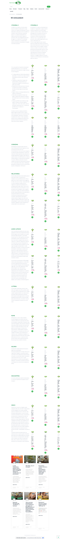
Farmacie (20, 8)
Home (10, 8)
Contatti (11, 11)
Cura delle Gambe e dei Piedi (45, 70)
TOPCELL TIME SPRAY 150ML (59, 128)
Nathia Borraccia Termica (32, 73)
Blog (24, 8)
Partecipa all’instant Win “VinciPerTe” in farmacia (16, 504)
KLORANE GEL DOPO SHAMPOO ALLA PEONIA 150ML (59, 75)
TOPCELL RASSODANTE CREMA (32, 128)
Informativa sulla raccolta (21, 537)
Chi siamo (15, 8)
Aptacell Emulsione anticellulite (45, 76)
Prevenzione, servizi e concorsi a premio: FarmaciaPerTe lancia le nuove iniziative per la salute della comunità (43, 470)
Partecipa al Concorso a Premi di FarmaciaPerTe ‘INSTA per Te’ (43, 504)
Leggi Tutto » (15, 484)
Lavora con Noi (41, 8)
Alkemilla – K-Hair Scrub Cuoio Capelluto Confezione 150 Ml (45, 101)
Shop (27, 8)
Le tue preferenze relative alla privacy (34, 537)
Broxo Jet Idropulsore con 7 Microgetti (32, 100)
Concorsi (47, 8)
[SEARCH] (48, 7)
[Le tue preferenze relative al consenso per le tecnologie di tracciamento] (58, 537)
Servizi (36, 8)
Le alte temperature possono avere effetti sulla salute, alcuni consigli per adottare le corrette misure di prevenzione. (17, 470)
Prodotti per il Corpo (59, 95)
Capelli (58, 68)
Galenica (31, 8)
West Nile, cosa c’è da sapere (30, 466)
